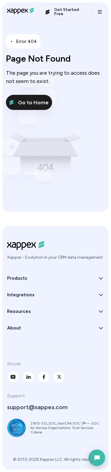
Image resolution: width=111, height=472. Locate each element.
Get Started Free (66, 11)
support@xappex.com (37, 407)
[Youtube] (13, 377)
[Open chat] (97, 457)
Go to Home (33, 102)
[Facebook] (44, 377)
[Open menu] (100, 12)
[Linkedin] (28, 377)
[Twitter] (59, 377)
